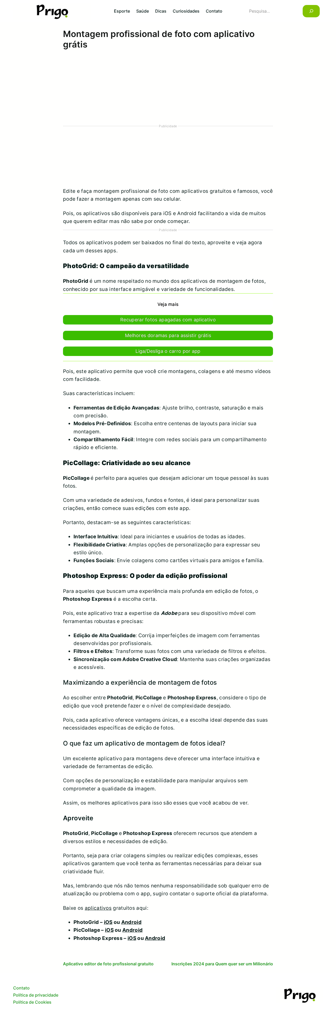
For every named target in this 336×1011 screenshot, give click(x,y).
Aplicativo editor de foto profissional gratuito (108, 963)
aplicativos (98, 908)
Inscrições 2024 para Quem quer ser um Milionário (222, 963)
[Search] (311, 11)
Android (131, 922)
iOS (108, 922)
